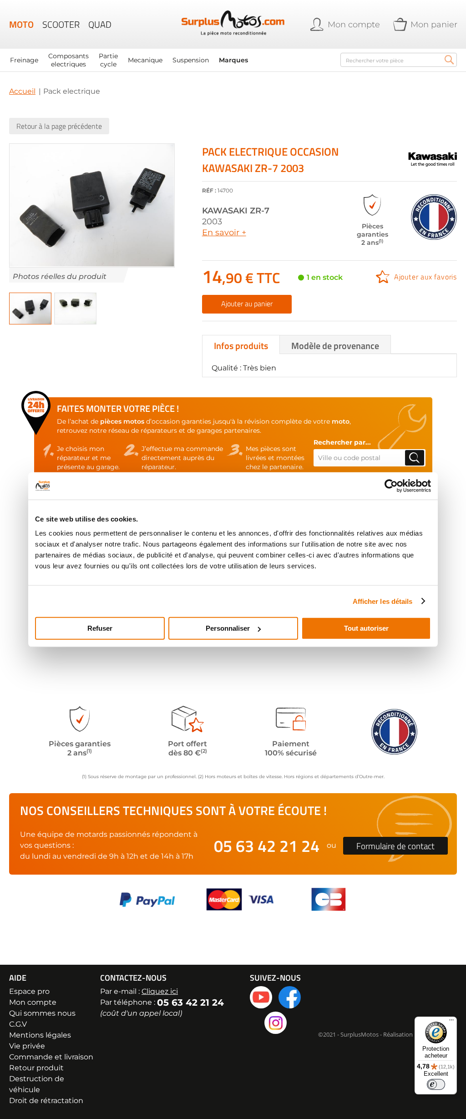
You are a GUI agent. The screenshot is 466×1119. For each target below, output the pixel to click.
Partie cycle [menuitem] (108, 60)
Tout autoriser (366, 628)
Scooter (61, 24)
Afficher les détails (383, 601)
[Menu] (451, 1022)
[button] (30, 308)
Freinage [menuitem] (24, 60)
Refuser (99, 628)
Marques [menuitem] (233, 60)
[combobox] (398, 60)
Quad (99, 24)
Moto (21, 24)
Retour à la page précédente (59, 126)
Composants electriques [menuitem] (68, 60)
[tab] (241, 344)
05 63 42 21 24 (266, 845)
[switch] (436, 1084)
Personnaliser (228, 628)
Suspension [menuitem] (190, 60)
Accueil (22, 91)
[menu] (170, 60)
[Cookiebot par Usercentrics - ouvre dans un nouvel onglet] (391, 485)
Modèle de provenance (335, 346)
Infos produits (241, 346)
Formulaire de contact (395, 845)
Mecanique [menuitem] (145, 60)
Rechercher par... (342, 442)
